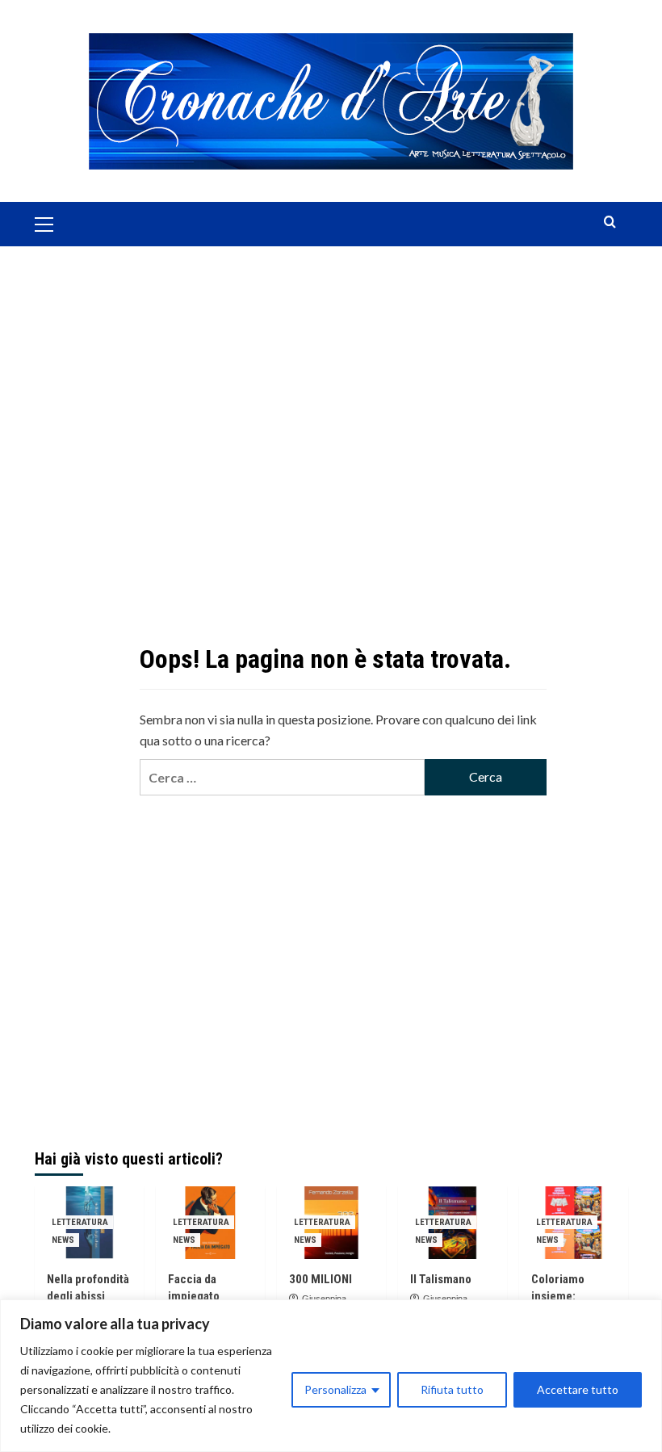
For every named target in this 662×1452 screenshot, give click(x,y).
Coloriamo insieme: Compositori (563, 1296)
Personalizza (335, 1389)
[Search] (610, 222)
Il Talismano (440, 1279)
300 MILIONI (320, 1279)
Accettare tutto (577, 1389)
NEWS (63, 1240)
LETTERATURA (80, 1222)
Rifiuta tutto (452, 1389)
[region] (331, 1375)
